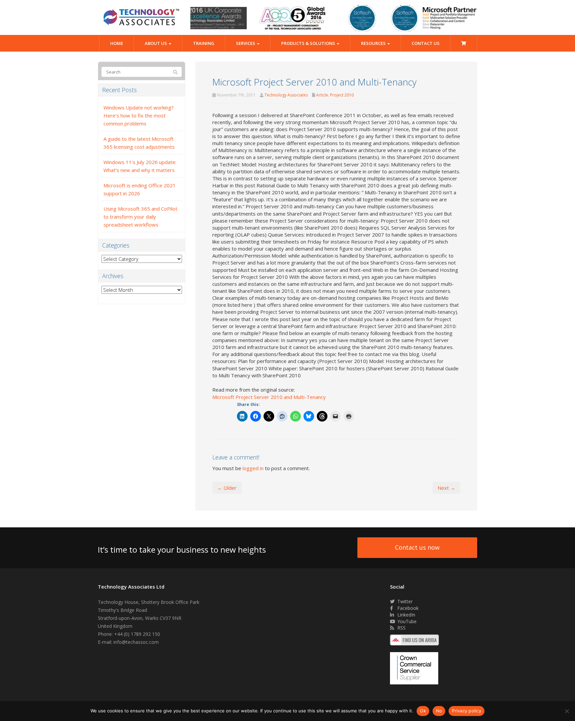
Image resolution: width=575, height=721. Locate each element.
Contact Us (426, 43)
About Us (156, 43)
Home (116, 43)
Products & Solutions (308, 43)
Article (322, 95)
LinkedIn (405, 615)
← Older (227, 487)
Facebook (407, 608)
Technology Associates (286, 95)
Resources (374, 43)
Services (246, 43)
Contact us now (417, 547)
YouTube (406, 621)
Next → (446, 487)
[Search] (175, 72)
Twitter (404, 601)
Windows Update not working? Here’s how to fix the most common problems (138, 115)
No (439, 710)
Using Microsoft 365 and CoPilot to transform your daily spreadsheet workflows (140, 216)
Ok (423, 710)
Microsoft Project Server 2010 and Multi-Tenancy (269, 397)
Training (203, 43)
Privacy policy (466, 710)
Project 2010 (342, 95)
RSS (401, 628)
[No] (566, 711)
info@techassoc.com (136, 642)
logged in (253, 468)
